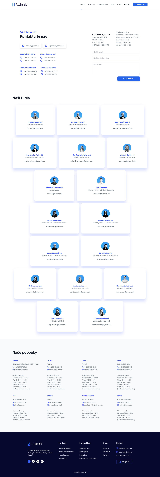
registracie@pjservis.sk (56, 46)
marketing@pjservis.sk (127, 161)
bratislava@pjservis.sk (106, 226)
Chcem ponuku (140, 4)
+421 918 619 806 (50, 74)
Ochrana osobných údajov (88, 458)
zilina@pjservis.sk (20, 405)
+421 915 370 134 (50, 61)
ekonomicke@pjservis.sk (35, 292)
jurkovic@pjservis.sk (35, 128)
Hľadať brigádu (84, 448)
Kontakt (105, 455)
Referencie (106, 452)
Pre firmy (91, 4)
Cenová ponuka (64, 455)
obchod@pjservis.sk (54, 194)
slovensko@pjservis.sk (101, 194)
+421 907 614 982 (30, 74)
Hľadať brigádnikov (65, 448)
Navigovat (125, 462)
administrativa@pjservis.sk (80, 292)
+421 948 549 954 (90, 367)
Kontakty (127, 4)
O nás (119, 4)
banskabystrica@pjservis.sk (93, 405)
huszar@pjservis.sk (78, 128)
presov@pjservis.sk (55, 405)
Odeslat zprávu (128, 79)
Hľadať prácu (83, 452)
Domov (82, 4)
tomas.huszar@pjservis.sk (122, 128)
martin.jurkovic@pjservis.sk (35, 161)
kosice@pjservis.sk (125, 405)
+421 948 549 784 (30, 71)
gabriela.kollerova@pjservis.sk (82, 161)
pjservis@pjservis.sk (32, 46)
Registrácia (83, 455)
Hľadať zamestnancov (66, 452)
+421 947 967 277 (50, 71)
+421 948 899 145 (55, 367)
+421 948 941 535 (30, 58)
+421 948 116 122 (50, 58)
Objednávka (62, 458)
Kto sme (106, 448)
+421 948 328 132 (30, 61)
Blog (112, 4)
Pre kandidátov (103, 4)
